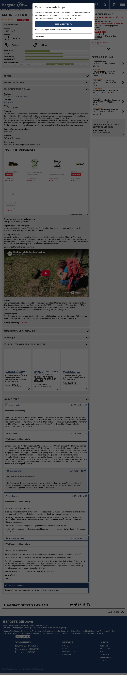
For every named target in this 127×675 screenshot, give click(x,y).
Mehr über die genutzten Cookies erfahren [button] (51, 29)
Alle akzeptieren (63, 24)
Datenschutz (40, 36)
